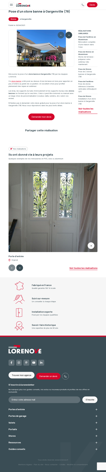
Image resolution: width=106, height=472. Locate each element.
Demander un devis (48, 376)
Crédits (62, 464)
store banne (16, 81)
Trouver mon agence (21, 375)
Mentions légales (25, 464)
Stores (13, 19)
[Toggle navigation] (11, 5)
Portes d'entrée (17, 409)
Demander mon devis (41, 117)
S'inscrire (90, 399)
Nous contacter (51, 464)
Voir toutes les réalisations (85, 110)
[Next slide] (68, 35)
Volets (12, 422)
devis (92, 4)
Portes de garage (17, 416)
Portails (13, 429)
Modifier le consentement (77, 464)
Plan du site (38, 464)
